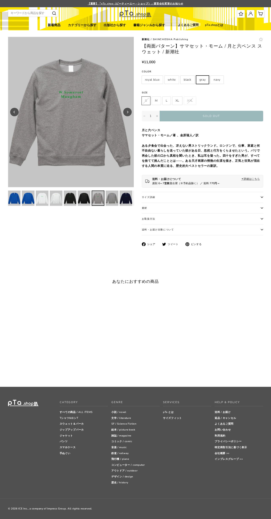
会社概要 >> (222, 453)
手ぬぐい (65, 453)
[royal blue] (10, 373)
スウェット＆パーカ (72, 423)
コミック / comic (121, 441)
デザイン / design (122, 476)
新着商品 (54, 25)
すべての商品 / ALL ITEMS (76, 412)
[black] (21, 373)
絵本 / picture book (123, 429)
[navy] (31, 373)
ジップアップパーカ (72, 429)
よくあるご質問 (188, 25)
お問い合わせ (223, 429)
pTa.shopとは (214, 25)
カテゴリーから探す (82, 25)
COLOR (147, 71)
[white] (15, 373)
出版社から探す (115, 25)
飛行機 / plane (120, 459)
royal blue (152, 80)
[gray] (26, 373)
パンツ (64, 441)
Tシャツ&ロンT (69, 418)
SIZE (145, 92)
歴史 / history (119, 482)
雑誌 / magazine (121, 435)
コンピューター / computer (128, 465)
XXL (190, 101)
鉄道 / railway (120, 453)
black (187, 80)
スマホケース (68, 447)
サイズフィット (172, 418)
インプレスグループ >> (229, 459)
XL (177, 101)
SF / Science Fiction (124, 423)
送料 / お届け (223, 412)
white (172, 80)
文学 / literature (121, 418)
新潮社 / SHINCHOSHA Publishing (165, 39)
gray (202, 80)
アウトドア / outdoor (124, 470)
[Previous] (14, 112)
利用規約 (220, 435)
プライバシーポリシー (228, 441)
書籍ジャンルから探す (149, 25)
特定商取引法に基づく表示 (231, 447)
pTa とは (168, 412)
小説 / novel (118, 412)
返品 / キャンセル (225, 418)
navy (217, 80)
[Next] (127, 112)
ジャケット (66, 435)
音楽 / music (119, 447)
